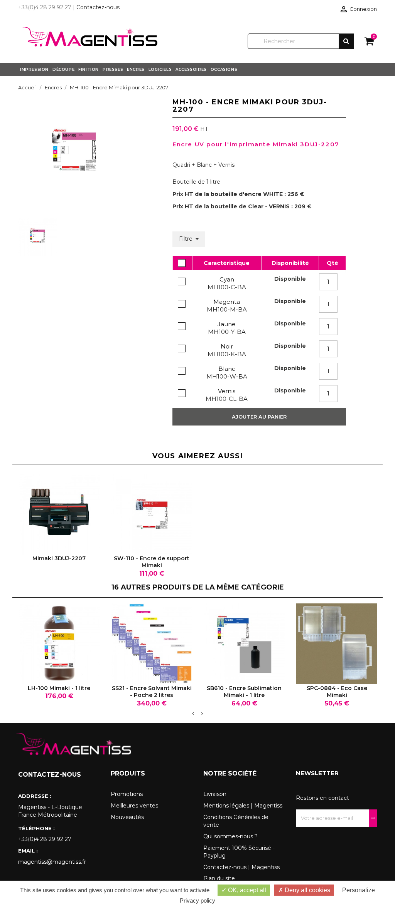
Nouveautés (127, 817)
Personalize (358, 890)
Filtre (186, 238)
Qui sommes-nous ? (230, 836)
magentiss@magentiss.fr (52, 861)
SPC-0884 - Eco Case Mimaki (337, 692)
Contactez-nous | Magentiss (241, 867)
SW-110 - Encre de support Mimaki (151, 562)
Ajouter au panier (259, 417)
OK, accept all (246, 890)
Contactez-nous (98, 7)
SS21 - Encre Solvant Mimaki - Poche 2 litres (152, 692)
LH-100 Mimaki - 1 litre (59, 688)
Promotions (127, 794)
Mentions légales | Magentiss (242, 805)
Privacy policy (197, 900)
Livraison (214, 794)
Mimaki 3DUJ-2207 (59, 558)
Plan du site (219, 878)
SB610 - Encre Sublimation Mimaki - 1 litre (244, 692)
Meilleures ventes (134, 805)
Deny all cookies (306, 890)
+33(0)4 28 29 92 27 (44, 839)
